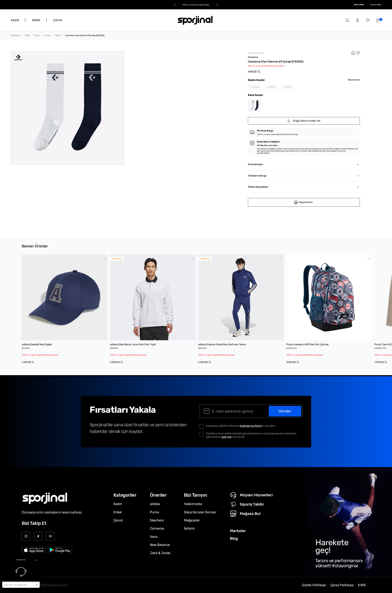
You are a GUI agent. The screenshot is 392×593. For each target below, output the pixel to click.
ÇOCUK (57, 20)
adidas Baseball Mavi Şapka (37, 344)
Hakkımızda (193, 504)
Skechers (157, 520)
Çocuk (118, 520)
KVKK (362, 585)
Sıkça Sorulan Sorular (200, 512)
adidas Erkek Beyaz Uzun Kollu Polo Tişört (133, 344)
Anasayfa (15, 35)
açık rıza (226, 437)
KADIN (15, 20)
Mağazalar (192, 520)
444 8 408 (359, 5)
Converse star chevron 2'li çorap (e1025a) (84, 35)
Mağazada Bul (306, 202)
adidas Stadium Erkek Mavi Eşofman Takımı (222, 344)
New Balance (160, 545)
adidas (155, 504)
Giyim (37, 35)
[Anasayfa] (195, 20)
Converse (157, 528)
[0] (378, 20)
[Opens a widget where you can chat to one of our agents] (21, 572)
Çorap (48, 35)
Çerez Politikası (342, 585)
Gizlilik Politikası (314, 585)
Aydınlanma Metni (250, 426)
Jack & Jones (160, 553)
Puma (154, 512)
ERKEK (36, 20)
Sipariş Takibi (375, 5)
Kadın (27, 35)
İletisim (189, 528)
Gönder (285, 411)
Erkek (57, 35)
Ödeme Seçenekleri (258, 187)
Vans (153, 537)
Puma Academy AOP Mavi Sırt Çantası (307, 344)
